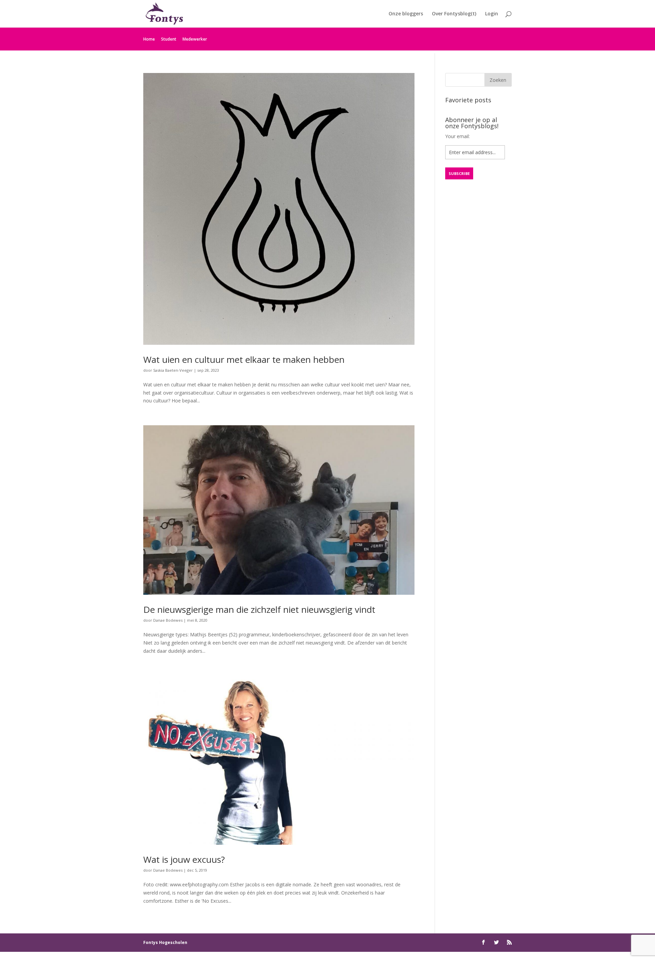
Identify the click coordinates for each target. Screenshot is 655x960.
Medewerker (195, 39)
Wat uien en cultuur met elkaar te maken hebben (244, 359)
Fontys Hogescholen (165, 942)
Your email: (457, 136)
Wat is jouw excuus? (184, 859)
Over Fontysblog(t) (454, 14)
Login (491, 14)
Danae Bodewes (168, 620)
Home (149, 39)
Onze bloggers (406, 14)
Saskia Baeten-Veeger (173, 370)
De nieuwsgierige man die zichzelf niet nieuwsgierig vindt (259, 609)
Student (168, 39)
